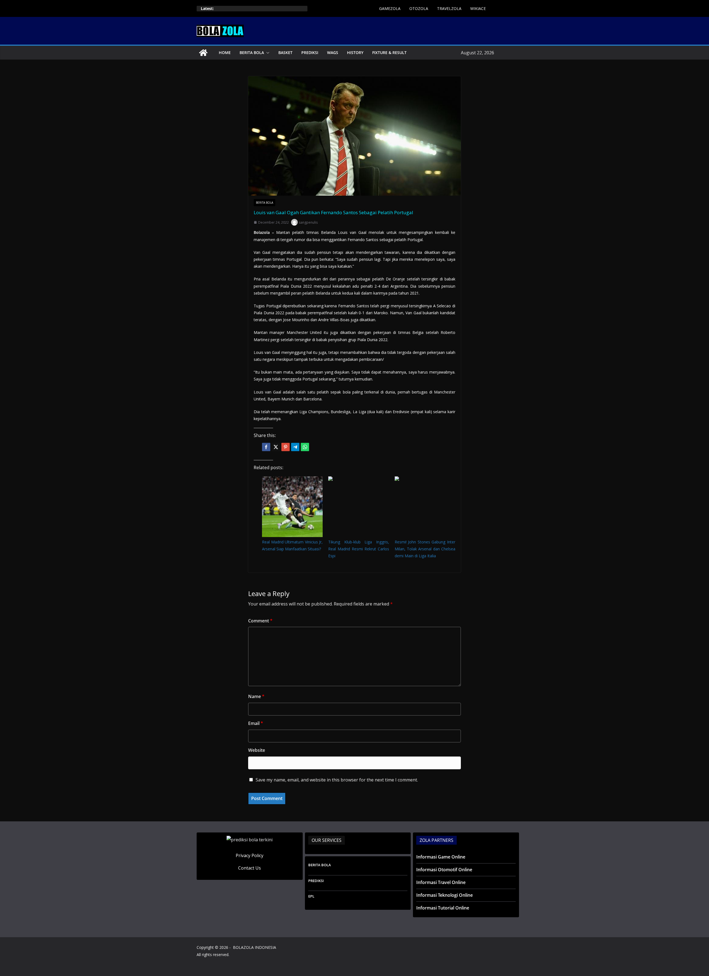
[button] (266, 53)
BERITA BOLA (252, 52)
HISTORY (355, 52)
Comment (260, 621)
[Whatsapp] (305, 447)
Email (255, 723)
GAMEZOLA (389, 8)
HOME (225, 52)
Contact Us (249, 868)
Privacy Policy (249, 855)
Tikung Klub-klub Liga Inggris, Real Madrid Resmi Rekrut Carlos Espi (358, 548)
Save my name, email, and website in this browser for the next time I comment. (337, 780)
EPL (311, 896)
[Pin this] (285, 447)
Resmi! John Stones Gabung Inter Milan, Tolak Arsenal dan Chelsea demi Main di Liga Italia (425, 548)
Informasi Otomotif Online (444, 870)
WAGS (332, 52)
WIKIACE (478, 8)
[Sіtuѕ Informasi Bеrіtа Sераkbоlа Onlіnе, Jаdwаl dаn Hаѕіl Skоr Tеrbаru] (203, 52)
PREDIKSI (309, 52)
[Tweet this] (276, 447)
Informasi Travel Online (441, 882)
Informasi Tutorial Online (442, 908)
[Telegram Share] (295, 447)
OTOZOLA (418, 8)
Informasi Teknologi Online (444, 895)
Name (256, 696)
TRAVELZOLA (449, 8)
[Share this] (266, 447)
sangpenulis (308, 222)
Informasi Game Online (440, 857)
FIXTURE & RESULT (389, 52)
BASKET (285, 52)
